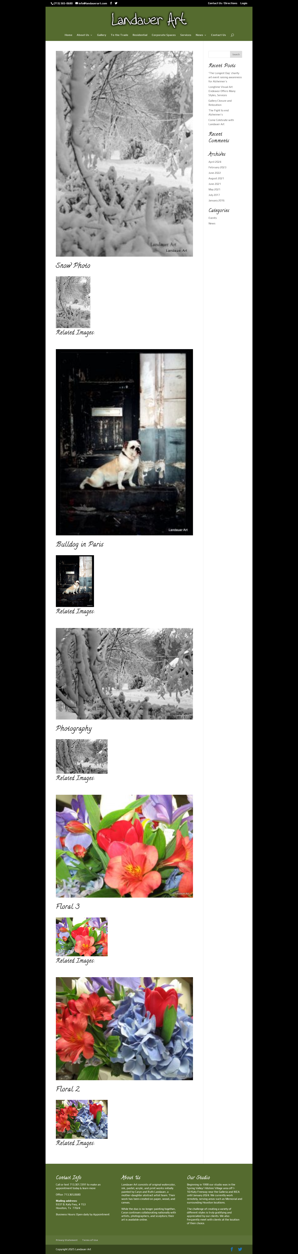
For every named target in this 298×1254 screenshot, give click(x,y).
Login (243, 3)
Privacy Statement (67, 1240)
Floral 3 (68, 907)
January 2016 (216, 200)
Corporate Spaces (164, 35)
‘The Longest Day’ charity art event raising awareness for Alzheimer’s (225, 77)
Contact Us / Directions (222, 3)
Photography (74, 729)
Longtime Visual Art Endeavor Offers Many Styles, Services (221, 91)
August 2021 (216, 178)
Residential (140, 35)
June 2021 (214, 184)
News (199, 35)
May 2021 (214, 189)
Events (212, 218)
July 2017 (214, 195)
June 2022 (214, 172)
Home (68, 35)
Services (185, 35)
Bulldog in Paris (80, 545)
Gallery (101, 35)
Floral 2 (68, 1090)
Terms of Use (90, 1240)
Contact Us (218, 35)
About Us (83, 35)
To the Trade (119, 35)
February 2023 (217, 167)
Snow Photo (73, 266)
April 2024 (214, 161)
